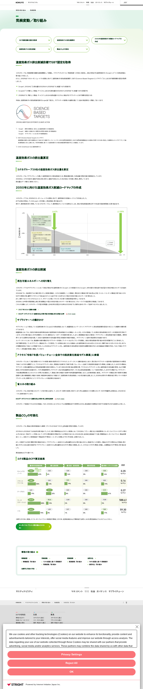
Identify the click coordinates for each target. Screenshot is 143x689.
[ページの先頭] (126, 602)
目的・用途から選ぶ (39, 623)
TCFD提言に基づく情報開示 (52, 562)
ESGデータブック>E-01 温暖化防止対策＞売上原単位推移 (34, 399)
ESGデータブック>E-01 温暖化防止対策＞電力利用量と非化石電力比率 (41, 314)
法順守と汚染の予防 (27, 569)
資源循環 (70, 558)
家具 (52, 614)
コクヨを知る (21, 614)
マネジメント (81, 2)
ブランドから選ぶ (56, 620)
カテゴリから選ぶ (38, 618)
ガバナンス (98, 2)
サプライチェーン (109, 2)
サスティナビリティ (24, 591)
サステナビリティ (33, 2)
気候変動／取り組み (49, 564)
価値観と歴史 (20, 623)
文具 (35, 614)
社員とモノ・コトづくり (22, 620)
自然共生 (90, 558)
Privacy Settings (71, 654)
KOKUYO (18, 602)
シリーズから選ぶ (38, 620)
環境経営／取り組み (29, 562)
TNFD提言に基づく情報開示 (98, 562)
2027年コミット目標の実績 (27, 309)
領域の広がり (20, 618)
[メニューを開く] (125, 2)
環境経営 (24, 558)
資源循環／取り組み (75, 562)
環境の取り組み (21, 10)
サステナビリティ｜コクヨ (31, 602)
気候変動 (33, 10)
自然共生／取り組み (95, 564)
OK (72, 671)
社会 (92, 2)
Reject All (71, 663)
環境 (87, 2)
